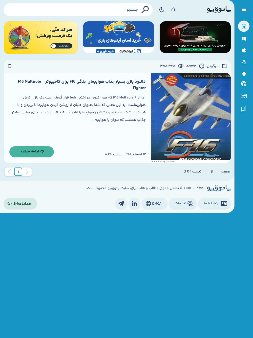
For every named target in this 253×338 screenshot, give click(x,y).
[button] (18, 172)
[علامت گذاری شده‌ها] (244, 109)
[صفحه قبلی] (27, 172)
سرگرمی (213, 66)
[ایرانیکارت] (118, 37)
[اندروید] (244, 74)
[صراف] (41, 37)
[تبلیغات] (243, 83)
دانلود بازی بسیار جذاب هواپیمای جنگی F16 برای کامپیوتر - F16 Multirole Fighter (82, 84)
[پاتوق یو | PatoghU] (219, 10)
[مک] (244, 50)
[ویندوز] (244, 39)
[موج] (195, 37)
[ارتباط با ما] (244, 96)
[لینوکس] (244, 62)
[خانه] (244, 26)
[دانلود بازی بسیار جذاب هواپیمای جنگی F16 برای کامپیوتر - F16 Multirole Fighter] (191, 118)
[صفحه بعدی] (9, 172)
